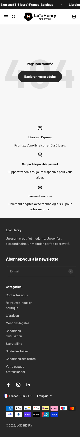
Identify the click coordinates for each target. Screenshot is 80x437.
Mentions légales (17, 323)
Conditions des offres (21, 359)
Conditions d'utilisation (14, 333)
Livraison (12, 315)
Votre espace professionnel (15, 369)
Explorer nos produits (40, 76)
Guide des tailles (17, 351)
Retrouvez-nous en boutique (19, 305)
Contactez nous (17, 295)
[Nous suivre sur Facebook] (8, 384)
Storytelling (14, 343)
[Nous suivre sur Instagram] (18, 384)
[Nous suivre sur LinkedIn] (28, 384)
